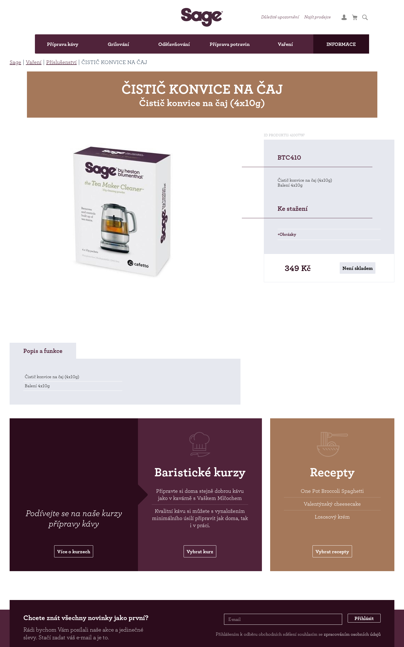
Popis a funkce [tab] (42, 355)
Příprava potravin (234, 44)
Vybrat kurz (200, 556)
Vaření (298, 44)
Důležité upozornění (292, 17)
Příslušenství (61, 62)
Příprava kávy (41, 44)
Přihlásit (360, 625)
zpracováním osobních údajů (352, 640)
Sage (15, 62)
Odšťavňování (170, 44)
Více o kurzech (74, 556)
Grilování (106, 44)
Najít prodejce (338, 17)
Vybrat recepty (332, 556)
